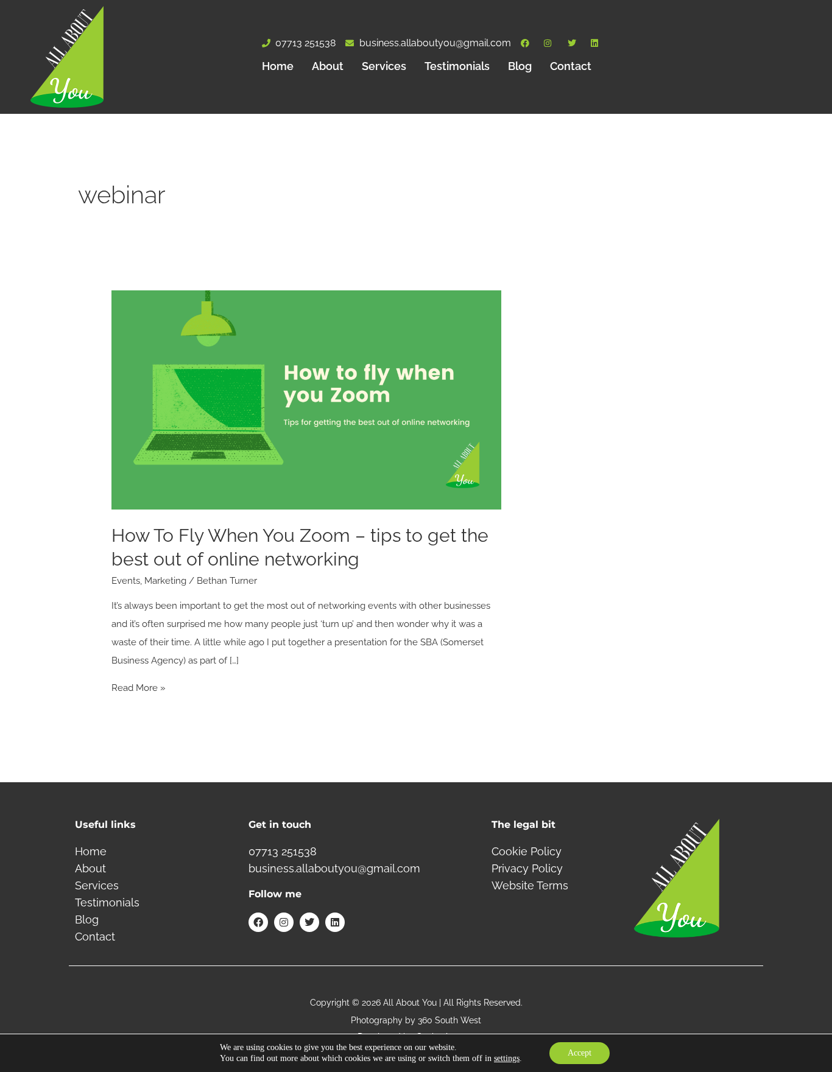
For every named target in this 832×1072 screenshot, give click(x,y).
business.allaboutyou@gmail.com (334, 868)
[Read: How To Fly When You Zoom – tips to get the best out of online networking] (306, 399)
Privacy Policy (527, 868)
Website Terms (530, 885)
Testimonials (457, 66)
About (328, 66)
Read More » (138, 687)
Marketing (165, 580)
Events (125, 580)
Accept (579, 1052)
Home (278, 66)
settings (507, 1058)
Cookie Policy (527, 851)
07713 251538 (283, 851)
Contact (570, 66)
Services (384, 66)
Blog (520, 66)
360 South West (449, 1020)
